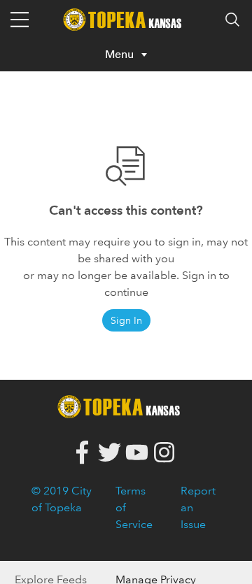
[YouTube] (137, 453)
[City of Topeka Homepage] (122, 405)
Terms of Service (134, 507)
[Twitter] (109, 453)
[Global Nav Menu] (19, 19)
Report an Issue (198, 507)
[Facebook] (82, 453)
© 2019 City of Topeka (61, 499)
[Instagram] (164, 453)
